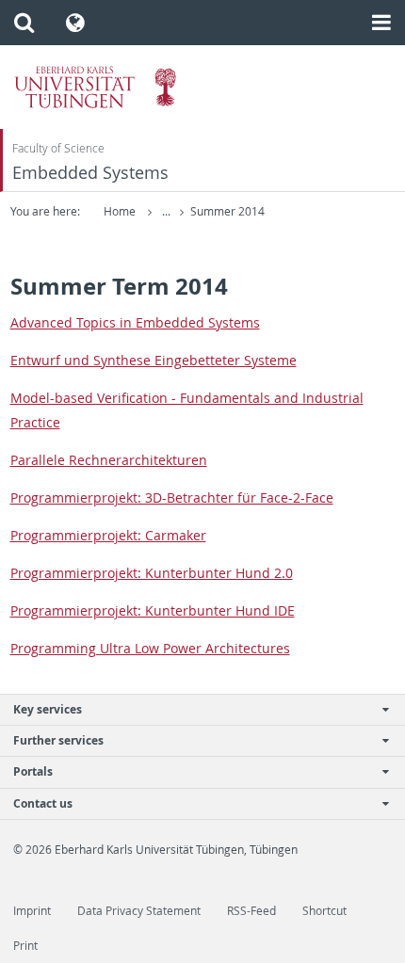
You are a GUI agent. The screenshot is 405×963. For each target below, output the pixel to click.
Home (120, 211)
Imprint (32, 911)
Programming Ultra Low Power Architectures (150, 648)
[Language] (76, 22)
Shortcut (324, 911)
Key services (47, 709)
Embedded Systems (90, 173)
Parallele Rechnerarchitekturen (108, 460)
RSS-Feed (251, 911)
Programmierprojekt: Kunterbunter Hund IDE (152, 610)
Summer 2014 (227, 211)
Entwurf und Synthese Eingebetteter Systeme (153, 360)
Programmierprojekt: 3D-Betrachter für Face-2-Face (171, 497)
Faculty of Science (58, 148)
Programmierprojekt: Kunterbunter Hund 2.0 (151, 573)
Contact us (43, 803)
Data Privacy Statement (139, 911)
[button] (24, 22)
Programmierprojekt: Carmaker (108, 535)
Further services (58, 740)
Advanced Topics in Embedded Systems (135, 322)
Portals (33, 771)
